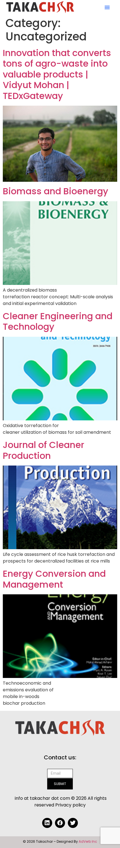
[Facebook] (60, 823)
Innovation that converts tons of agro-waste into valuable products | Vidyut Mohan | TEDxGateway (57, 74)
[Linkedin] (47, 823)
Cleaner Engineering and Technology (57, 321)
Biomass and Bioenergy (55, 191)
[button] (107, 7)
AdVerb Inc (88, 841)
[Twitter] (73, 823)
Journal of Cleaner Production (43, 450)
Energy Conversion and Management (54, 578)
